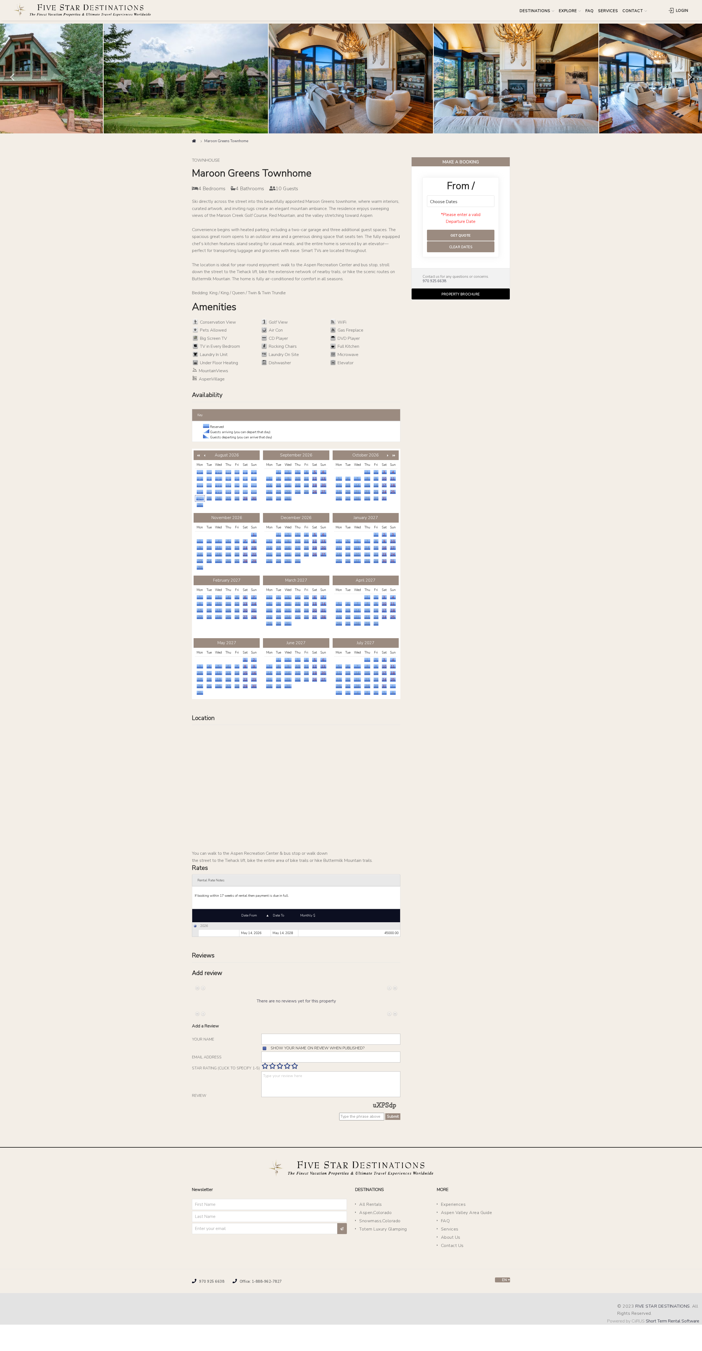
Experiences (453, 1204)
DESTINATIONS (535, 10)
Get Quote (461, 235)
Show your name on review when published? (317, 1048)
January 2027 (365, 517)
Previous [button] (12, 77)
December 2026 (296, 517)
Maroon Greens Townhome (226, 141)
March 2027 (296, 580)
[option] (351, 78)
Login (681, 10)
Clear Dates (460, 247)
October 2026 (365, 455)
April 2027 (365, 580)
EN (504, 1280)
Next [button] (690, 77)
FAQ (589, 10)
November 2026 (226, 517)
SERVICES (608, 10)
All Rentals (370, 1204)
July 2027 (365, 643)
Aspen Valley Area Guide (466, 1213)
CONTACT (632, 10)
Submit (393, 1116)
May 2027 (226, 643)
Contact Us (452, 1246)
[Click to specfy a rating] (265, 1066)
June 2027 (296, 643)
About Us (450, 1237)
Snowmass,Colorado (380, 1221)
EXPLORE (568, 10)
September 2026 (296, 455)
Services (449, 1229)
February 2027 (226, 580)
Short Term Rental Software (672, 1321)
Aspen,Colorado (375, 1213)
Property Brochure (460, 294)
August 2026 (227, 455)
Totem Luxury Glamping (383, 1229)
